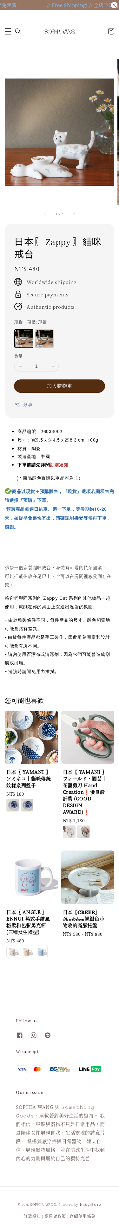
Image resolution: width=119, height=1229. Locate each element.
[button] (8, 31)
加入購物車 (59, 385)
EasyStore (90, 1204)
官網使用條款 (82, 1216)
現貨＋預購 (30, 322)
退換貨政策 (55, 1216)
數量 (18, 356)
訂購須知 (32, 1216)
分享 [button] (27, 404)
